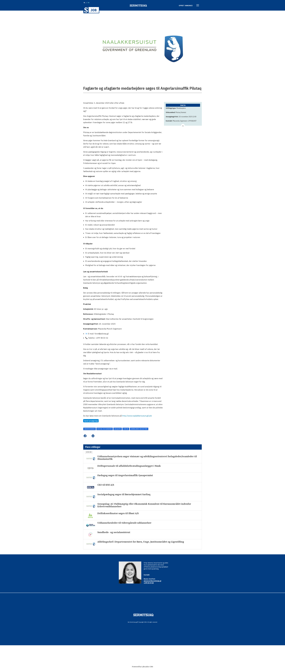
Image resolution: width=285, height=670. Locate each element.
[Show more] (183, 125)
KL (84, 3)
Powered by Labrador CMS (142, 667)
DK (89, 3)
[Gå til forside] (91, 10)
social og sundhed (104, 429)
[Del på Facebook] (85, 436)
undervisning (89, 429)
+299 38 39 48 (149, 583)
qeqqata (117, 429)
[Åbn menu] (197, 5)
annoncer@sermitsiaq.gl (152, 581)
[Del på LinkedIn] (89, 436)
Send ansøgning (91, 421)
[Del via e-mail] (93, 436)
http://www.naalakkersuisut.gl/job (137, 416)
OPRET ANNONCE (186, 5)
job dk (125, 429)
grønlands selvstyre (139, 429)
